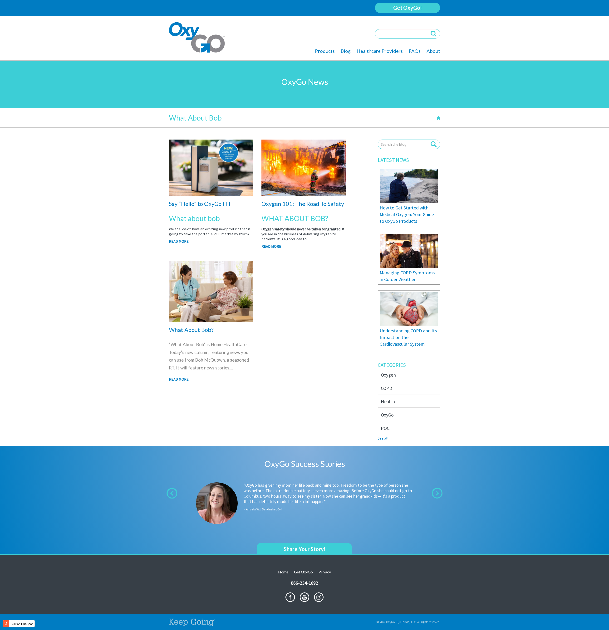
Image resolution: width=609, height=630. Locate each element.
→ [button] (437, 493)
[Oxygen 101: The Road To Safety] (303, 193)
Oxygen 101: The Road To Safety (302, 203)
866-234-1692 (304, 583)
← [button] (172, 493)
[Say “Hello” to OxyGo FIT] (211, 193)
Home (283, 572)
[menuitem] (328, 51)
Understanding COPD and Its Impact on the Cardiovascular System (408, 337)
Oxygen (388, 375)
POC (385, 428)
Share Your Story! (304, 549)
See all (383, 438)
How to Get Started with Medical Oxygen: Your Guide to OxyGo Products (407, 214)
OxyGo (387, 415)
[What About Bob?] (211, 319)
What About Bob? (191, 329)
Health (388, 401)
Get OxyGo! (407, 8)
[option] (304, 500)
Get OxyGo (303, 572)
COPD (386, 388)
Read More (179, 241)
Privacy (325, 572)
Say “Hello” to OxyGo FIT (200, 203)
